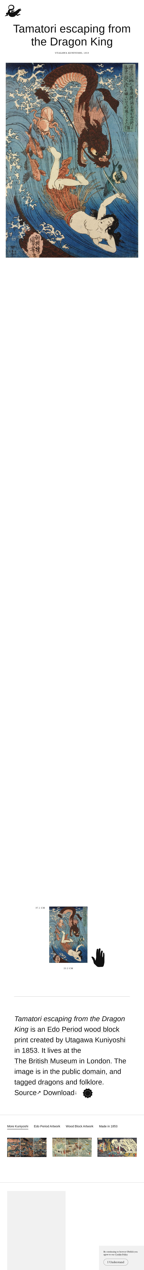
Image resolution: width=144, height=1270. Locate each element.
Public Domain (83, 1071)
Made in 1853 (108, 1126)
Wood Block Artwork (79, 1126)
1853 (30, 1050)
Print (21, 1040)
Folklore (90, 1082)
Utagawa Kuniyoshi (68, 53)
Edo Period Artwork (47, 1126)
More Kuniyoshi (17, 1126)
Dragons (51, 1082)
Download (59, 1092)
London (98, 1061)
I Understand (115, 1262)
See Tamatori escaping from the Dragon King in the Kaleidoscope (88, 1093)
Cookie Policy (121, 1254)
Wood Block (101, 1029)
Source (25, 1092)
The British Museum (45, 1061)
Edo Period (64, 1029)
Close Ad (124, 768)
